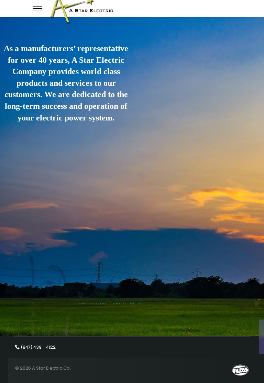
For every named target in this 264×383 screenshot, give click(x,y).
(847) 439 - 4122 (38, 347)
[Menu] (37, 8)
